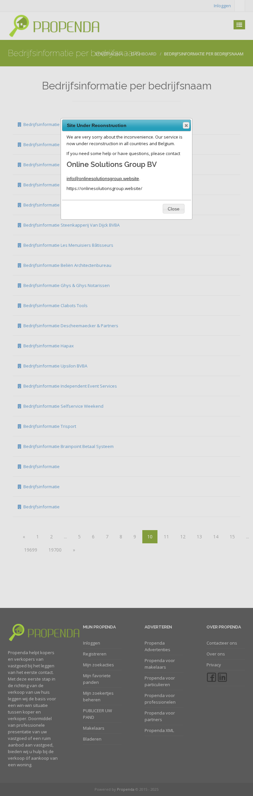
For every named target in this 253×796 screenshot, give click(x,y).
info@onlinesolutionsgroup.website (103, 178)
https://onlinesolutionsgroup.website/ (104, 188)
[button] (186, 125)
